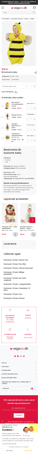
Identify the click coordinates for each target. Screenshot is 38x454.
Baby (32, 18)
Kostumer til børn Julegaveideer (17, 284)
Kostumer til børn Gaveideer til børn (17, 289)
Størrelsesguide (7, 92)
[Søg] (33, 13)
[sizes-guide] (16, 92)
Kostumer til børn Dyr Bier (15, 264)
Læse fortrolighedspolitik (9, 444)
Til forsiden (6, 18)
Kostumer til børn (17, 18)
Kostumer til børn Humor (14, 298)
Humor (26, 18)
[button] (19, 388)
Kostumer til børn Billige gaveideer (14, 273)
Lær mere (9, 450)
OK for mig (28, 450)
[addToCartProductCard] (15, 234)
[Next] (32, 220)
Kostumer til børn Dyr (13, 294)
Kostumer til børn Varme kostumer (18, 268)
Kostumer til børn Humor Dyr (16, 260)
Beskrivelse (6, 79)
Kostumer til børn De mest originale (15, 279)
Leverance (15, 79)
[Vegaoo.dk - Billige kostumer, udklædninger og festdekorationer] (19, 8)
